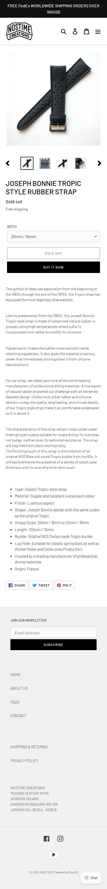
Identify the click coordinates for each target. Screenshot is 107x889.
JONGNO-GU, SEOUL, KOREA (33, 809)
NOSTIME (46, 872)
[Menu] (98, 31)
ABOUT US (19, 688)
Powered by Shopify (65, 872)
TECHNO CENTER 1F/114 (29, 793)
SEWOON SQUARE (24, 799)
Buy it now (53, 267)
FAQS (14, 702)
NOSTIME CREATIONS (27, 788)
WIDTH (12, 227)
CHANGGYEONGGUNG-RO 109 (33, 804)
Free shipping (17, 209)
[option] (27, 163)
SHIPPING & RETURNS (29, 746)
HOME (15, 674)
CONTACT (18, 715)
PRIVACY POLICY (24, 760)
